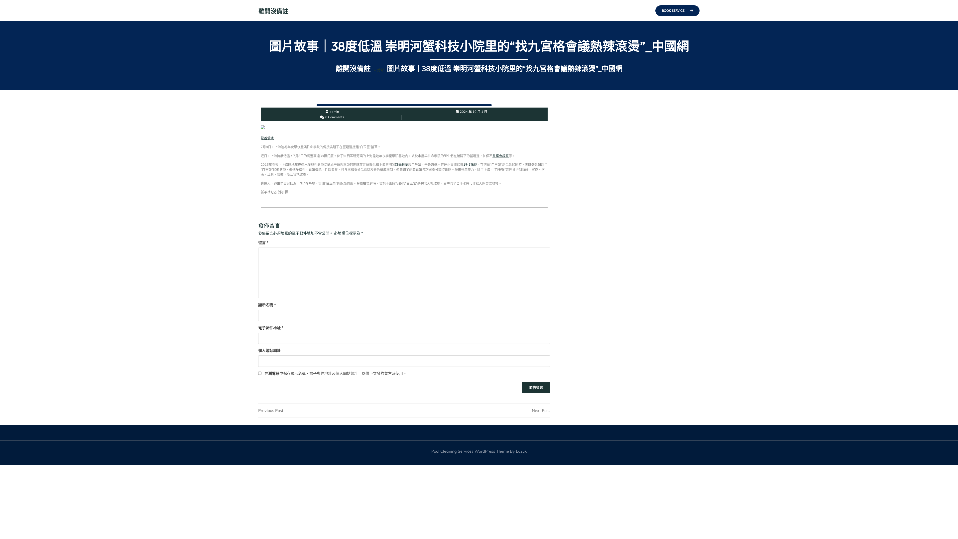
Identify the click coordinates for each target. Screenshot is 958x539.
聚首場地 (267, 138)
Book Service (673, 10)
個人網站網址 (269, 350)
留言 (263, 242)
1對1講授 (470, 164)
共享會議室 (500, 156)
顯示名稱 (267, 304)
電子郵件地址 (270, 327)
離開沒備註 (273, 11)
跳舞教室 (401, 164)
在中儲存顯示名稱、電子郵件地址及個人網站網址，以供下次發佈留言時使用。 (335, 373)
